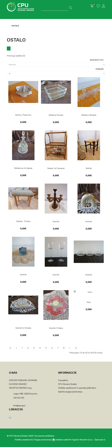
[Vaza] (89, 292)
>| (75, 348)
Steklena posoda (56, 115)
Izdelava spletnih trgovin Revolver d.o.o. (75, 439)
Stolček (89, 168)
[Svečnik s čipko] (56, 305)
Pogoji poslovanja (42, 439)
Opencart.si (100, 439)
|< (10, 348)
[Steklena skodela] (89, 92)
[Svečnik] (56, 198)
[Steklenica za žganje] (23, 145)
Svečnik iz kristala (23, 328)
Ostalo (15, 26)
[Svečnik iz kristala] (23, 305)
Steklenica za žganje (23, 168)
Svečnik (56, 221)
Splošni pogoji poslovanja (70, 392)
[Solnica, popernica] (23, 92)
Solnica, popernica (23, 115)
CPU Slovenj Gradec (67, 384)
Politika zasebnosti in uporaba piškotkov (77, 388)
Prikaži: (100, 69)
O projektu (63, 380)
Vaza (89, 302)
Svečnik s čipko (56, 328)
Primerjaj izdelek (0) (16, 56)
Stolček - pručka (23, 221)
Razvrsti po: (97, 60)
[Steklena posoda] (56, 92)
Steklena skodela (88, 115)
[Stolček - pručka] (23, 198)
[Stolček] (89, 145)
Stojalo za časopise (56, 168)
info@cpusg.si (19, 405)
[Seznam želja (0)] (98, 6)
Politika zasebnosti (24, 439)
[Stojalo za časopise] (56, 145)
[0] (92, 6)
